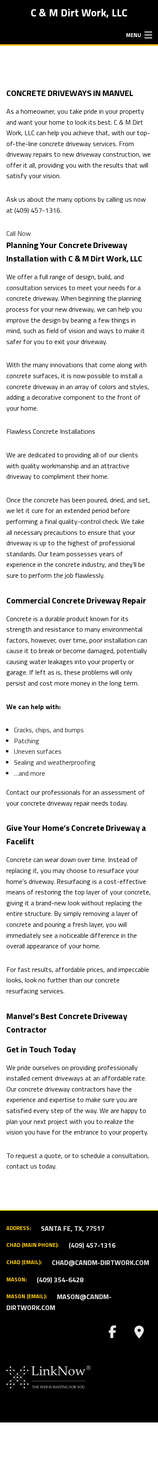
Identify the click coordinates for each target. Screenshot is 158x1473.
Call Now (18, 233)
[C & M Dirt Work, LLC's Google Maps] (139, 1334)
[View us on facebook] (112, 1334)
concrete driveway (65, 144)
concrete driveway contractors (61, 1089)
